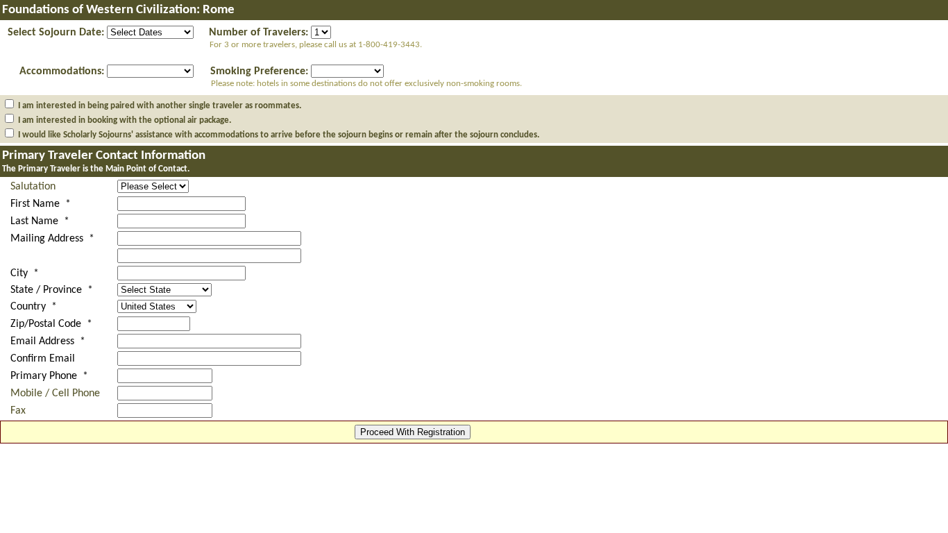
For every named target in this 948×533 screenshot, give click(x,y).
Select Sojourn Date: (56, 32)
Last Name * (39, 221)
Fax (18, 410)
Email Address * (47, 341)
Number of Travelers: (258, 32)
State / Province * (51, 290)
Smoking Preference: (259, 71)
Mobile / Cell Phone (55, 393)
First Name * (40, 204)
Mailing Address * (52, 238)
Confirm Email (42, 358)
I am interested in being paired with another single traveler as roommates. (159, 105)
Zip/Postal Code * (51, 324)
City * (24, 273)
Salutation (33, 186)
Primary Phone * (49, 376)
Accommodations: (61, 71)
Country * (33, 306)
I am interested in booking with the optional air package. (124, 120)
